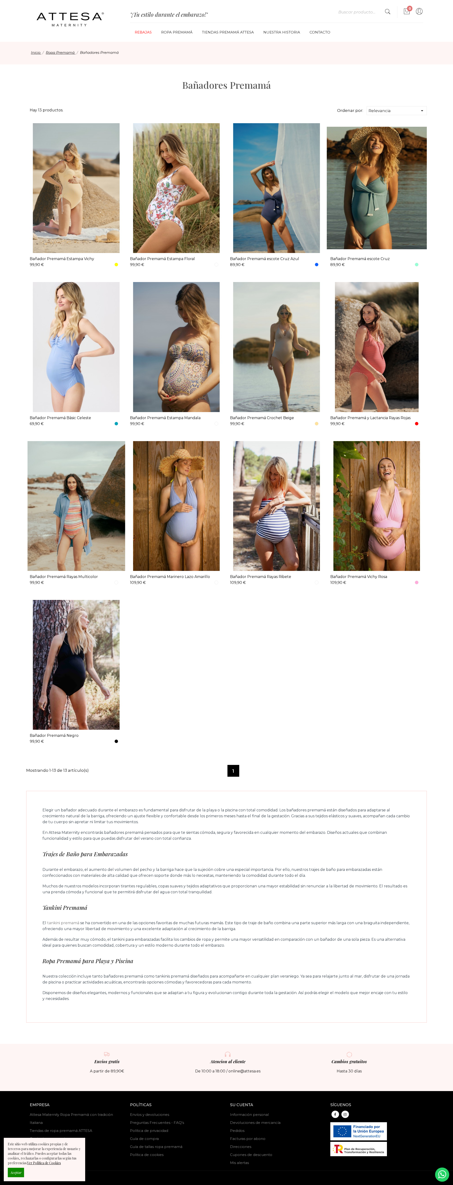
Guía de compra (144, 1138)
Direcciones (240, 1146)
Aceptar (15, 1172)
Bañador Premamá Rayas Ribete (260, 576)
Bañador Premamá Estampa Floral (162, 259)
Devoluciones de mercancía (255, 1122)
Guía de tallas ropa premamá (156, 1146)
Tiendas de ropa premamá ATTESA (61, 1130)
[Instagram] (345, 1114)
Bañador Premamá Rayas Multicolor (64, 576)
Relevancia (397, 111)
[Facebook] (335, 1114)
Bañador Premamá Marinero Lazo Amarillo (170, 576)
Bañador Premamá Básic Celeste (60, 418)
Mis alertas (239, 1162)
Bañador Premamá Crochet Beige (262, 418)
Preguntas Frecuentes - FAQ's (157, 1122)
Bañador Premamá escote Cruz (360, 259)
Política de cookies (147, 1154)
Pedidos (237, 1130)
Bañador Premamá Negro (54, 735)
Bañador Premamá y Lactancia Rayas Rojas (370, 418)
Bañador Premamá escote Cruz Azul (264, 259)
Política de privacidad (149, 1130)
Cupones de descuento (251, 1154)
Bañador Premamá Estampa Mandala (165, 418)
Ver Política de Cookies (44, 1163)
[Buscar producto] (388, 12)
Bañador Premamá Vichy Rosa (358, 576)
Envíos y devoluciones (149, 1114)
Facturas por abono (247, 1138)
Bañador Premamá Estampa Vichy (62, 259)
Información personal (249, 1114)
